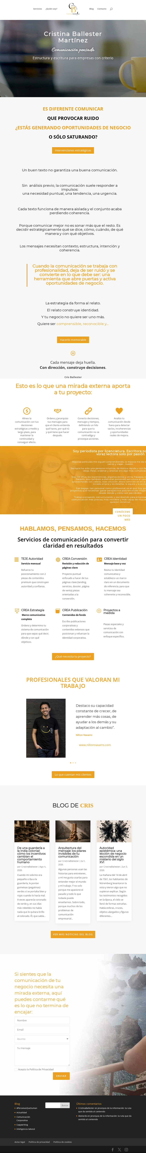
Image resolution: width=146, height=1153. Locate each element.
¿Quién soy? (51, 9)
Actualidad (22, 1112)
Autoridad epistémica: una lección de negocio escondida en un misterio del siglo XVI (113, 855)
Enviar (61, 1076)
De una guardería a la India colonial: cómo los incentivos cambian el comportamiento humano (31, 855)
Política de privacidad (39, 1142)
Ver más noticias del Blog (73, 934)
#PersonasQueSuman (27, 1108)
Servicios (37, 9)
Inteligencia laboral (26, 1129)
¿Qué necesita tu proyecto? (73, 656)
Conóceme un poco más (122, 515)
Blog (91, 9)
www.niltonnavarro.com (95, 745)
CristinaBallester (29, 866)
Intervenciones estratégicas (73, 150)
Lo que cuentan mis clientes (73, 774)
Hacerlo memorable (73, 340)
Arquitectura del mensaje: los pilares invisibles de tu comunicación (72, 852)
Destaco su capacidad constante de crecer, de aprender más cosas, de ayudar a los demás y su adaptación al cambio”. (96, 717)
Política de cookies (62, 1142)
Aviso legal (20, 1142)
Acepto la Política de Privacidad (36, 1069)
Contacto (101, 9)
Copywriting (22, 1124)
